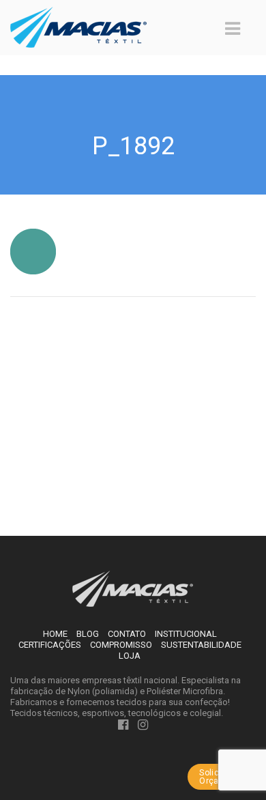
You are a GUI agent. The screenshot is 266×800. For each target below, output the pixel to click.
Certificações (49, 645)
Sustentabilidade (201, 645)
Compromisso (121, 645)
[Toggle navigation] (232, 28)
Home (55, 634)
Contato (127, 634)
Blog (87, 634)
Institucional (186, 634)
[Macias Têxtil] (133, 588)
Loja (130, 656)
